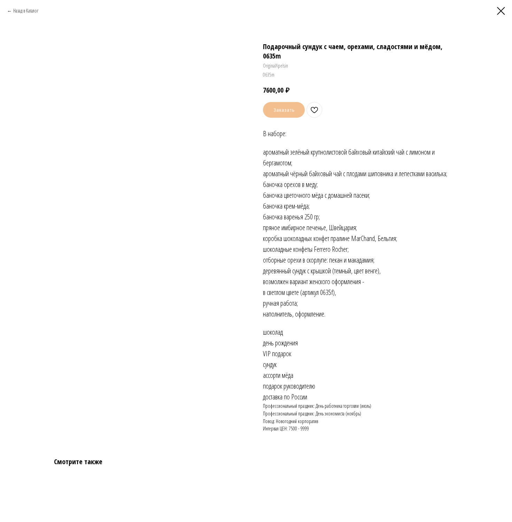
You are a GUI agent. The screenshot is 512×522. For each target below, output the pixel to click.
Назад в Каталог (25, 10)
